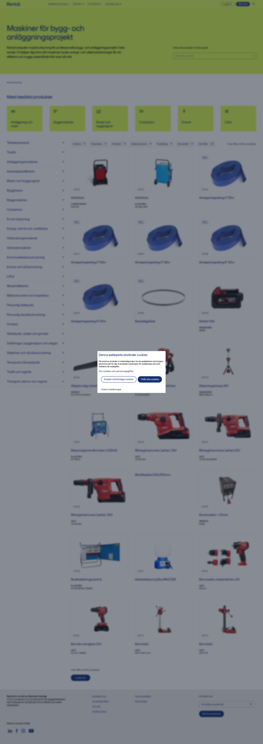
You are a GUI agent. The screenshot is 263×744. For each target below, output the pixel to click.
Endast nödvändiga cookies (118, 379)
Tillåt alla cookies (150, 379)
